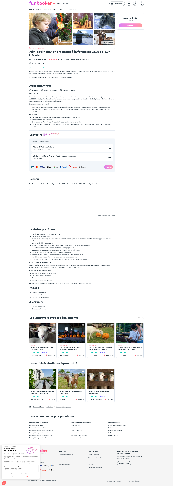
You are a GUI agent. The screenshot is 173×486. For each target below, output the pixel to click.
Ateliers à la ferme (76, 430)
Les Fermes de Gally (40, 59)
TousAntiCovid (57, 267)
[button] (129, 4)
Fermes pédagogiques (37, 48)
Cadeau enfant (112, 432)
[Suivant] (143, 318)
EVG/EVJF (62, 10)
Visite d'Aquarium (76, 427)
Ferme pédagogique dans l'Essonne (40, 438)
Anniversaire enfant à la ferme (117, 425)
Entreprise (72, 10)
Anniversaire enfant (50, 10)
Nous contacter (124, 463)
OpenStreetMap (105, 215)
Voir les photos (108, 42)
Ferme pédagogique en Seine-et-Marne (41, 430)
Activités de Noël (76, 438)
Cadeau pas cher (113, 435)
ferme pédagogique (56, 101)
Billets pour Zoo (75, 425)
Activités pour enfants (115, 430)
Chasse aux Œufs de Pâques (79, 435)
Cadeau (38, 10)
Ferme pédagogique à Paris (37, 427)
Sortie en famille (113, 427)
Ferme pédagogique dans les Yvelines (40, 432)
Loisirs (31, 9)
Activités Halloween (77, 432)
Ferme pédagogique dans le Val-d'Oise (40, 435)
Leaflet (99, 215)
